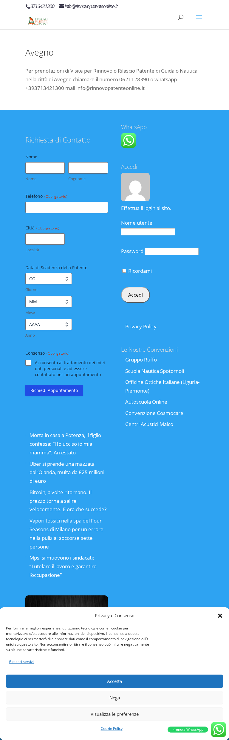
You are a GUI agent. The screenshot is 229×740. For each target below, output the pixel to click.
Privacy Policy (141, 326)
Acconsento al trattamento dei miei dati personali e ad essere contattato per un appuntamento (70, 368)
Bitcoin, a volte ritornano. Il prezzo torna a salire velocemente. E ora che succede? (68, 501)
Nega (114, 698)
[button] (220, 616)
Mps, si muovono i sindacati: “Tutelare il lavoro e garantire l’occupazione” (63, 566)
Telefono (46, 196)
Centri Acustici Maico (149, 424)
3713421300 (42, 6)
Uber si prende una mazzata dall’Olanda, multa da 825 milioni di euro (67, 472)
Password (132, 251)
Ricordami (139, 270)
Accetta (114, 681)
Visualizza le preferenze (115, 714)
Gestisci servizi (21, 661)
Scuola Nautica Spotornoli (154, 370)
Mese (30, 312)
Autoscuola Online (146, 401)
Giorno (31, 289)
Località (32, 249)
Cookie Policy (112, 728)
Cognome (77, 178)
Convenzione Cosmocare (154, 413)
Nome (30, 178)
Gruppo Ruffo (141, 359)
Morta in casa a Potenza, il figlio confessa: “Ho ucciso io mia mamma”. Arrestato (65, 444)
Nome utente (136, 222)
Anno (30, 335)
